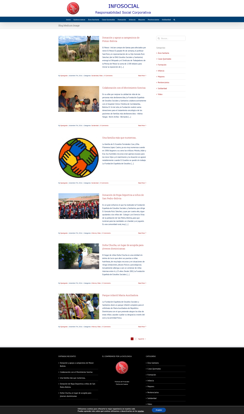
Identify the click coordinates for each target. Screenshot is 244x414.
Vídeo (101, 76)
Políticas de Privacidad (122, 382)
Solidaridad (94, 76)
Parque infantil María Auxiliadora (120, 295)
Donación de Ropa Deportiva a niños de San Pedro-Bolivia (77, 385)
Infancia (94, 233)
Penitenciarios (163, 82)
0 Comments (108, 76)
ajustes (141, 411)
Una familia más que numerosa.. (119, 137)
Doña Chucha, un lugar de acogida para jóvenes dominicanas (75, 394)
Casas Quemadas (164, 59)
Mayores (161, 76)
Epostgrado (63, 76)
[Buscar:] (171, 38)
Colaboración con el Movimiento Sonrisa (124, 87)
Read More (141, 76)
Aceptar (159, 410)
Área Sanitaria (163, 53)
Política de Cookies (122, 384)
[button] (174, 19)
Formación (162, 65)
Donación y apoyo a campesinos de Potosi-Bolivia (77, 364)
